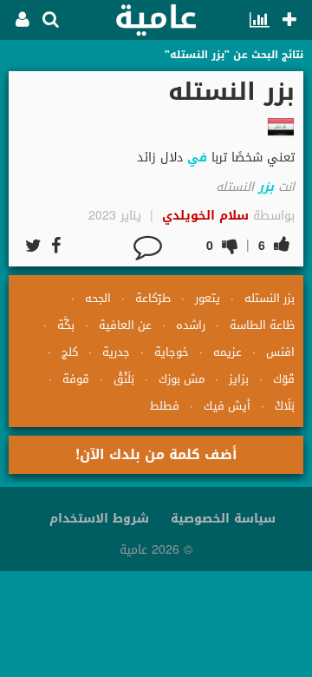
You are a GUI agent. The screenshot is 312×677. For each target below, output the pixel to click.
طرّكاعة (153, 298)
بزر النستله (269, 298)
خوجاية (171, 352)
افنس (280, 352)
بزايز (239, 379)
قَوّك (284, 379)
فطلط (164, 406)
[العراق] (281, 127)
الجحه (98, 298)
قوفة (75, 379)
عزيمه (227, 352)
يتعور (207, 298)
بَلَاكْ (285, 406)
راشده (190, 325)
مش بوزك (182, 379)
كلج (70, 352)
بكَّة (66, 325)
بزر (266, 187)
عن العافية (125, 325)
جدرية (116, 352)
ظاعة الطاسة (262, 325)
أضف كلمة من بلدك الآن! (156, 454)
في (197, 157)
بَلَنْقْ (124, 379)
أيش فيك (227, 406)
